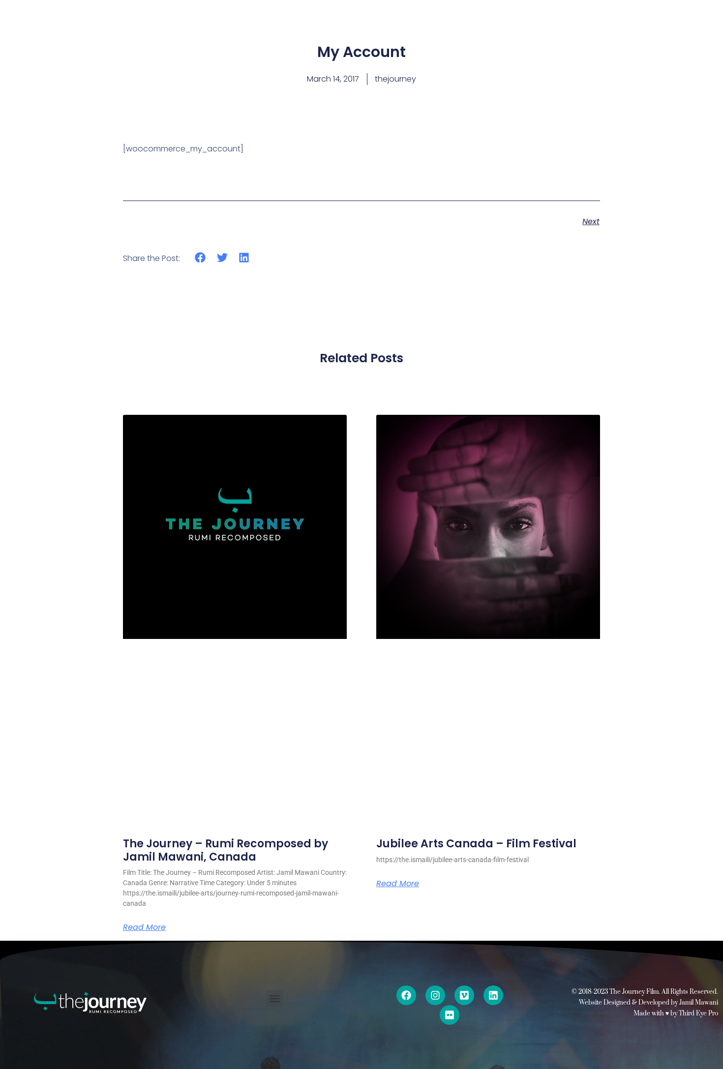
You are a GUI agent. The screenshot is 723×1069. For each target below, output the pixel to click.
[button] (200, 257)
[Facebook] (406, 995)
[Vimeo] (464, 995)
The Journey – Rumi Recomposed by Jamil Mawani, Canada (225, 850)
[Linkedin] (493, 995)
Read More (144, 927)
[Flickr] (449, 1015)
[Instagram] (435, 995)
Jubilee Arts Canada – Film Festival (476, 843)
